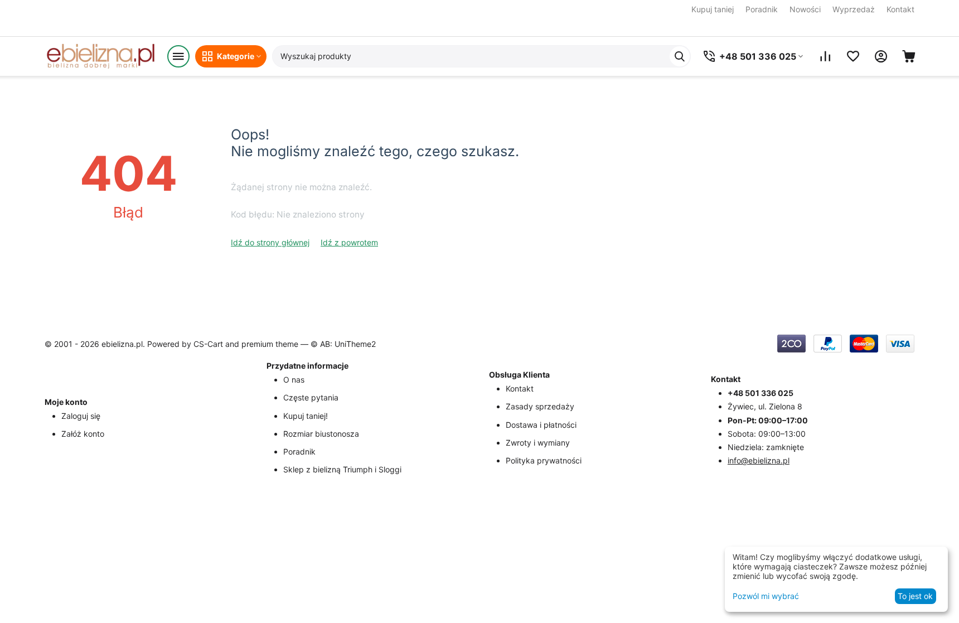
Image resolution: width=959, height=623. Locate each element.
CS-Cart (208, 344)
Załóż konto (82, 433)
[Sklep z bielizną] (100, 56)
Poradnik (761, 9)
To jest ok (915, 596)
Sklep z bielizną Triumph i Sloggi (342, 469)
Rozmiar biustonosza (321, 433)
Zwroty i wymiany (538, 442)
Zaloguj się (80, 416)
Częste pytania (310, 397)
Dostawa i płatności (541, 424)
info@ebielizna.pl (759, 460)
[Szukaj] (680, 56)
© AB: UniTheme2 (343, 344)
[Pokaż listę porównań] (825, 56)
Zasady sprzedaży (540, 406)
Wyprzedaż (853, 9)
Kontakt (900, 9)
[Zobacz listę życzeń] (853, 56)
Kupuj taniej (712, 9)
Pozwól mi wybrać (766, 596)
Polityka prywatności (544, 460)
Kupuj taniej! (305, 416)
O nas (293, 379)
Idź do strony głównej (270, 242)
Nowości (805, 9)
